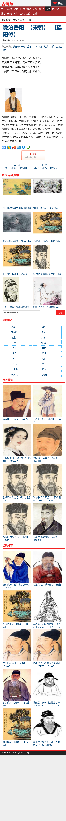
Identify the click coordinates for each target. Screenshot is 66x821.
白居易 (17, 332)
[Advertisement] (33, 788)
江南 (46, 358)
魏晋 (3, 13)
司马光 (46, 374)
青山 (17, 348)
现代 (9, 9)
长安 (46, 369)
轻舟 (46, 46)
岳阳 (29, 46)
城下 (40, 46)
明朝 (41, 9)
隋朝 (22, 9)
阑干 (46, 364)
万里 (17, 358)
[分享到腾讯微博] (19, 147)
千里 (17, 353)
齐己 (17, 364)
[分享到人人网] (24, 147)
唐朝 (28, 13)
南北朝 (55, 9)
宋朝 (48, 9)
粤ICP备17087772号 (21, 753)
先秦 (9, 13)
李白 (46, 348)
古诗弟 (7, 4)
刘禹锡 (17, 369)
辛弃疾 (17, 374)
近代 (16, 9)
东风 (46, 332)
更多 (35, 13)
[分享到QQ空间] (9, 147)
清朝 (28, 9)
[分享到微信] (29, 147)
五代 (22, 13)
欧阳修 (16, 46)
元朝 (35, 9)
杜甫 (17, 343)
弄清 (52, 46)
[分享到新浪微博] (14, 147)
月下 (35, 46)
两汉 (16, 13)
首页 (3, 9)
